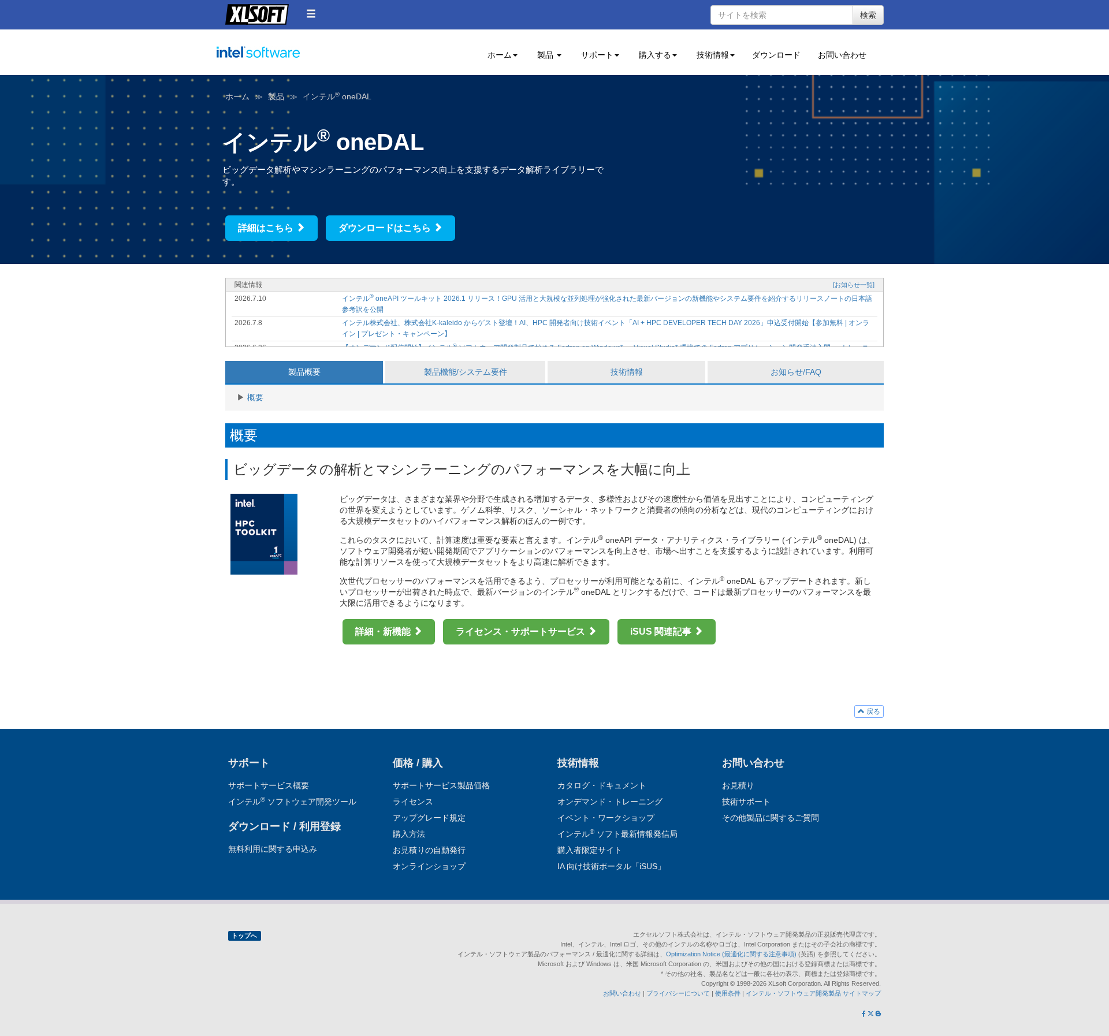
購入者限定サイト (589, 850)
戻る (872, 711)
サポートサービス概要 (268, 785)
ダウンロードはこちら (385, 228)
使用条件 (727, 993)
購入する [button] (654, 54)
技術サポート (746, 801)
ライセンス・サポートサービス (521, 631)
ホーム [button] (498, 54)
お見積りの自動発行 (429, 850)
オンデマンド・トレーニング (610, 801)
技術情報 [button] (711, 54)
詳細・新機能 (384, 631)
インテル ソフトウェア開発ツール (281, 58)
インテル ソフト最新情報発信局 (617, 834)
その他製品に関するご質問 (770, 817)
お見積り (738, 785)
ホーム (237, 96)
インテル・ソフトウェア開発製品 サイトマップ (813, 993)
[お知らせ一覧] (853, 284)
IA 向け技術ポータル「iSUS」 (611, 866)
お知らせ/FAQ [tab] (796, 372)
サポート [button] (596, 54)
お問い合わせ (842, 54)
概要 (255, 397)
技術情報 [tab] (627, 372)
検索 (868, 15)
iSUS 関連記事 (662, 631)
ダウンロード (776, 54)
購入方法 (409, 834)
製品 (276, 96)
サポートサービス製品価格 (441, 785)
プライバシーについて (678, 993)
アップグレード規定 (429, 817)
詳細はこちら (267, 228)
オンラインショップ (429, 866)
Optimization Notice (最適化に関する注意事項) (732, 954)
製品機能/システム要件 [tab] (465, 372)
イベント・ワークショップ (605, 817)
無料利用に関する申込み (272, 849)
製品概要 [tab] (304, 372)
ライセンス (413, 801)
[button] (311, 13)
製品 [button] (545, 54)
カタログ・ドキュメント (601, 785)
